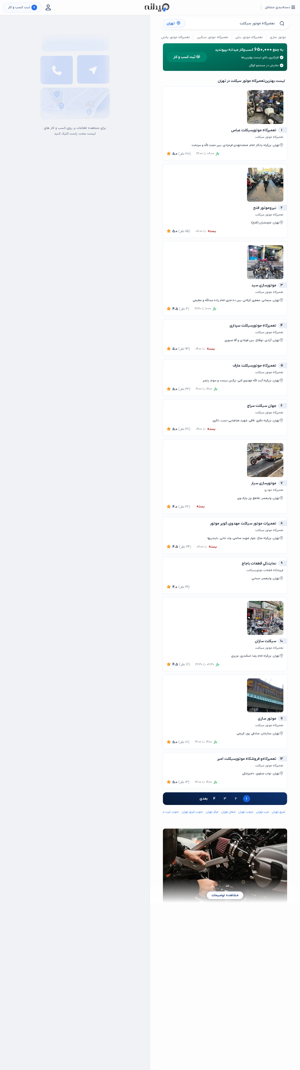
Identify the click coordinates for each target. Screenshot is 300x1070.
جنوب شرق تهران (192, 812)
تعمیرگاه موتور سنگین (212, 37)
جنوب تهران (245, 812)
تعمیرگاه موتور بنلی (249, 37)
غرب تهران (262, 812)
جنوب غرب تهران (168, 812)
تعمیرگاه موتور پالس (175, 37)
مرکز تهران (212, 812)
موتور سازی (278, 37)
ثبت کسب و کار (21, 8)
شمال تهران (228, 812)
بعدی (203, 798)
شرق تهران (278, 812)
